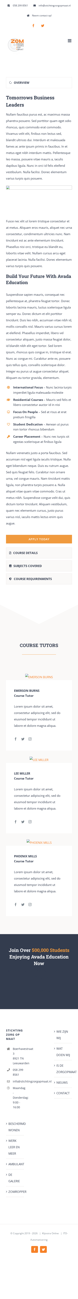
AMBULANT (15, 1164)
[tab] (39, 82)
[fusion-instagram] (30, 739)
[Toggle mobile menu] (70, 41)
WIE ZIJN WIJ (62, 1034)
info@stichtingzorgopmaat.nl (18, 1081)
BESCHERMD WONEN (15, 1127)
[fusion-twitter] (22, 739)
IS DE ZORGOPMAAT (63, 1068)
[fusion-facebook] (15, 739)
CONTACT (63, 1093)
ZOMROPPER (15, 1192)
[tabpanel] (39, 318)
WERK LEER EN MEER (14, 1147)
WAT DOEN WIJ (63, 1051)
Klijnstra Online (50, 1233)
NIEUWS (62, 1082)
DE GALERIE (14, 1178)
